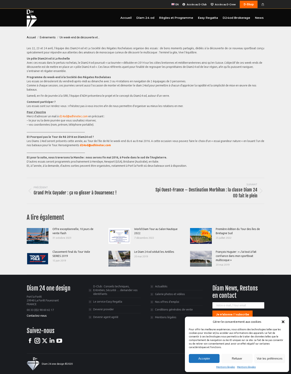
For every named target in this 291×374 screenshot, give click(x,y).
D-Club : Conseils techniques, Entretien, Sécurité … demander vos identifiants (115, 290)
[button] (283, 322)
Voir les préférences (269, 358)
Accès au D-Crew (225, 4)
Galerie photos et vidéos (170, 294)
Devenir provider (103, 309)
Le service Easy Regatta (107, 301)
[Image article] (37, 236)
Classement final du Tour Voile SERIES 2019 (71, 254)
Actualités (161, 286)
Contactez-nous (37, 315)
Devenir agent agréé (105, 317)
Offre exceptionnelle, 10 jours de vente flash (72, 231)
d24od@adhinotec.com (73, 116)
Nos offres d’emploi (167, 301)
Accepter (204, 358)
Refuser (237, 358)
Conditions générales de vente (174, 309)
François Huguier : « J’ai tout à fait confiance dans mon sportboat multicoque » (236, 256)
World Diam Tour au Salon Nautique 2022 (156, 231)
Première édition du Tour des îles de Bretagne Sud (238, 231)
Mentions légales (225, 367)
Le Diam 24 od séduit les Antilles (154, 251)
